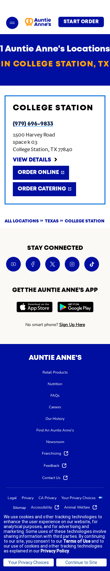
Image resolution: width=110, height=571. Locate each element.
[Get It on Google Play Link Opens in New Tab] (75, 308)
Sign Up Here (72, 325)
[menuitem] (55, 372)
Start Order (81, 21)
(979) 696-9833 (33, 124)
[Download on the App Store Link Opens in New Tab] (34, 308)
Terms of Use (76, 541)
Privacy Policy (55, 550)
